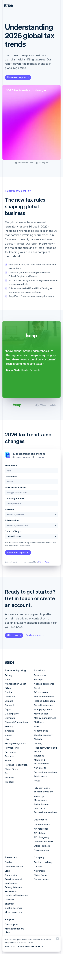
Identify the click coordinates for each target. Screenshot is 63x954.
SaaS (36, 726)
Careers (38, 866)
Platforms (39, 722)
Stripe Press (40, 874)
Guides (8, 862)
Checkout (10, 696)
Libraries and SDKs (44, 841)
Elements (10, 717)
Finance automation (44, 700)
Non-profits (40, 767)
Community (11, 874)
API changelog (41, 837)
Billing (8, 687)
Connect (9, 705)
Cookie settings (13, 907)
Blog (7, 870)
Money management (45, 717)
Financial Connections (16, 722)
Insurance (39, 755)
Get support (11, 924)
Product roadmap (43, 862)
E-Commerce (41, 692)
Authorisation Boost (15, 683)
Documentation (42, 824)
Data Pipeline (12, 713)
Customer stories (14, 866)
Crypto (8, 709)
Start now (13, 635)
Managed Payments (15, 743)
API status (39, 832)
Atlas (7, 679)
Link (7, 739)
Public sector (41, 776)
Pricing (8, 675)
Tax (7, 773)
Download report (16, 77)
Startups (38, 679)
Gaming (38, 743)
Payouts (9, 756)
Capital (8, 692)
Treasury (10, 781)
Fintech (38, 739)
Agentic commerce (44, 683)
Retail (37, 780)
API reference (41, 828)
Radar (8, 760)
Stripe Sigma (11, 769)
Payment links (12, 747)
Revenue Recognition (16, 764)
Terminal (9, 777)
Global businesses (43, 705)
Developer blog (42, 850)
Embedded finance (44, 696)
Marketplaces (41, 713)
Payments (10, 751)
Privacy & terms (13, 887)
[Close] (57, 939)
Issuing (8, 734)
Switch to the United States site (23, 946)
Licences (10, 899)
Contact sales (33, 635)
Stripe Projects (42, 845)
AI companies (41, 730)
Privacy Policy (44, 562)
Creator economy (43, 734)
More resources (13, 912)
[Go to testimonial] (29, 395)
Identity (9, 726)
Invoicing (9, 730)
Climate (9, 700)
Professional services (45, 772)
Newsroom (40, 870)
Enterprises (40, 675)
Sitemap (9, 903)
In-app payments (43, 709)
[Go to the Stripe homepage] (8, 662)
